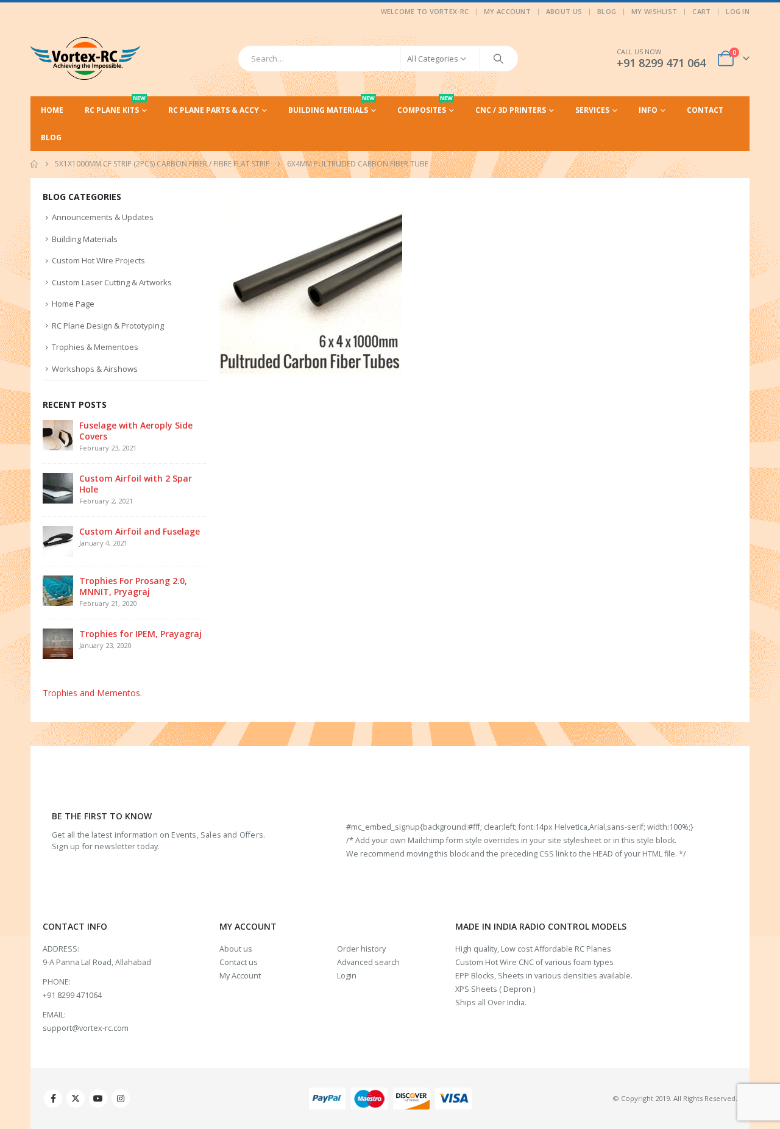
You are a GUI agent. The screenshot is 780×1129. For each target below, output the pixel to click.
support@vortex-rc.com (86, 1028)
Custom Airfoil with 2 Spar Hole (135, 483)
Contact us (238, 962)
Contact (705, 110)
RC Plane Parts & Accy (213, 110)
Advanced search (368, 962)
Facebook (53, 1098)
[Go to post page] (58, 434)
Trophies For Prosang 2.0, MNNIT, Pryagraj (133, 586)
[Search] (498, 58)
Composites (425, 105)
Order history (361, 949)
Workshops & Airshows (95, 368)
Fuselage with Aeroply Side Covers (136, 430)
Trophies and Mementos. (92, 693)
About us (235, 949)
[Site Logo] (85, 58)
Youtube (98, 1098)
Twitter (75, 1098)
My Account (507, 11)
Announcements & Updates (103, 217)
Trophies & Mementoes (95, 346)
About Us (564, 11)
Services (592, 110)
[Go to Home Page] (34, 164)
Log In (738, 11)
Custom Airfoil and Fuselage (139, 531)
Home (52, 110)
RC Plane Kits (115, 105)
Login (346, 976)
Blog (606, 11)
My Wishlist (654, 11)
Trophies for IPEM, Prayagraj (140, 633)
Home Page (73, 303)
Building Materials (331, 105)
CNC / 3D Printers (510, 110)
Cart (701, 11)
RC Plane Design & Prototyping (108, 325)
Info (648, 110)
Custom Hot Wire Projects (98, 260)
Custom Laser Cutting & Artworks (112, 282)
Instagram (121, 1098)
